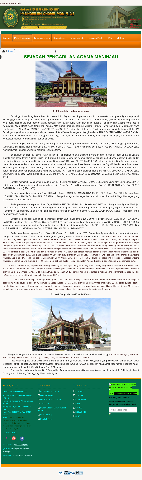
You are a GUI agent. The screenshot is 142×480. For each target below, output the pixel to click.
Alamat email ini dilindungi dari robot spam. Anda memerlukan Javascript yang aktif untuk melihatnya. (17, 424)
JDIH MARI (44, 403)
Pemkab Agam (46, 419)
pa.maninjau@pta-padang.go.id (13, 419)
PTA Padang (46, 414)
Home (10, 51)
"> (18, 428)
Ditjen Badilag (46, 395)
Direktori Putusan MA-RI (51, 399)
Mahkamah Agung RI (49, 391)
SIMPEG (78, 408)
